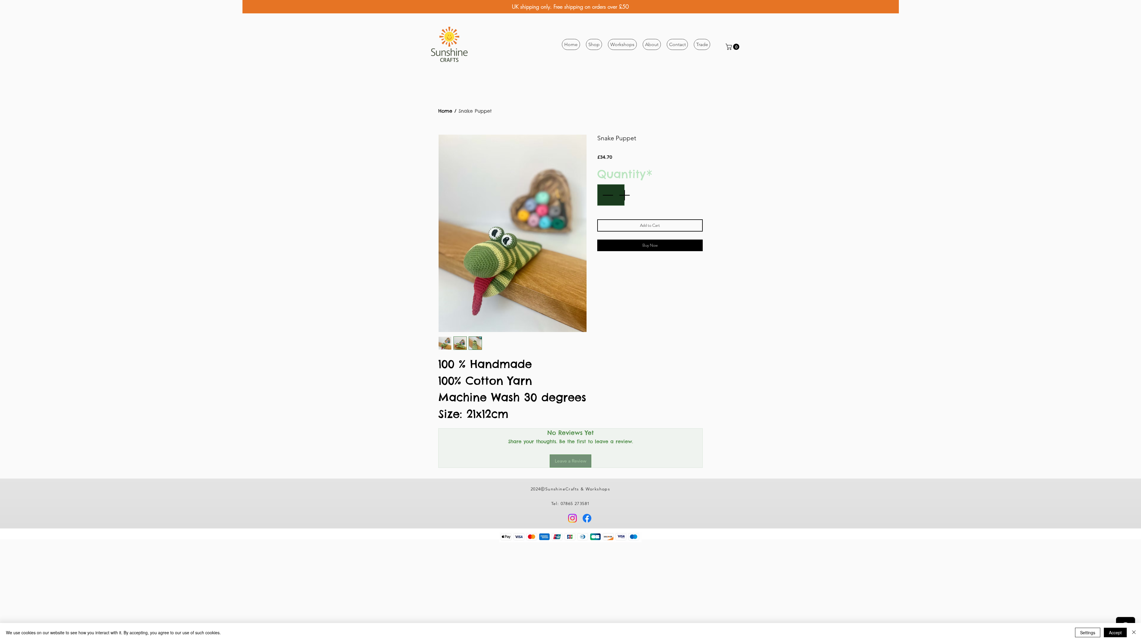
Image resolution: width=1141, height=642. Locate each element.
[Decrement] (607, 195)
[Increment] (625, 195)
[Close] (1133, 632)
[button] (594, 44)
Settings (1087, 632)
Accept (1115, 632)
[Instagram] (572, 518)
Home (445, 111)
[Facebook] (587, 518)
